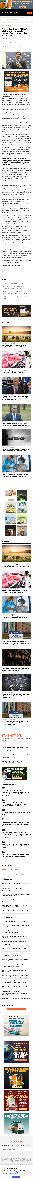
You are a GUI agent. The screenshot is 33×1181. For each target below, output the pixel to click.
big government (22, 46)
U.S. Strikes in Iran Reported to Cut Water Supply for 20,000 (16, 921)
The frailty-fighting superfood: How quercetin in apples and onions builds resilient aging (15, 954)
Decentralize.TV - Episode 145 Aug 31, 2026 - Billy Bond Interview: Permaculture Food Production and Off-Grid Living (15, 804)
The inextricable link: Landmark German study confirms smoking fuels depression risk (15, 916)
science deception (5, 48)
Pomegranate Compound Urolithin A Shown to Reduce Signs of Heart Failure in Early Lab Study (15, 976)
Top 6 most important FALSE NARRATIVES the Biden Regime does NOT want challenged (15, 450)
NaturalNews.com (6, 268)
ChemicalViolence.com (13, 262)
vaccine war (24, 296)
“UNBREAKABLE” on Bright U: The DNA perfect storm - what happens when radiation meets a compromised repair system (15, 993)
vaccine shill (24, 48)
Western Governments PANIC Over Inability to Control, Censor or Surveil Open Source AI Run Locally (16, 846)
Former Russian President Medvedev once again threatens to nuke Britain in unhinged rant (16, 424)
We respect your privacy (16, 1152)
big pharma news (18, 286)
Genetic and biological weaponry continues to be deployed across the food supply (15, 371)
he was (14, 106)
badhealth (6, 46)
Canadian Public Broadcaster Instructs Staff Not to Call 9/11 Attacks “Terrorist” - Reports (15, 931)
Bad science (9, 25)
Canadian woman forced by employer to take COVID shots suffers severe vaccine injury (15, 475)
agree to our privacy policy (10, 1173)
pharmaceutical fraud (27, 47)
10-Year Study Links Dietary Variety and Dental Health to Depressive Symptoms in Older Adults (15, 905)
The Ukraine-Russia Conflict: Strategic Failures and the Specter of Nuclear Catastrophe (15, 900)
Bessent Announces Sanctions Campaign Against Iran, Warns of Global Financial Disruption (15, 965)
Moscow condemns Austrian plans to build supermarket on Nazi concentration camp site (15, 884)
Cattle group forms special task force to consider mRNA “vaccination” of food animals (15, 346)
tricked (15, 48)
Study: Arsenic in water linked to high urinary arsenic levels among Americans (15, 669)
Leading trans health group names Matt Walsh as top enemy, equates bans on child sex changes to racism (15, 695)
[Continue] (30, 1149)
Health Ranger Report (8, 785)
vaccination (19, 48)
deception (13, 47)
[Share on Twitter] (10, 42)
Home (3, 25)
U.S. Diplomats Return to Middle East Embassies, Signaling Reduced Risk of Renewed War (16, 895)
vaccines (5, 50)
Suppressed (11, 48)
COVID (10, 47)
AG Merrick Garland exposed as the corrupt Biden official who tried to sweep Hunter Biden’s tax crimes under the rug (16, 398)
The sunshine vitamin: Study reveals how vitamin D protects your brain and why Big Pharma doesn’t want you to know (16, 981)
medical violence (19, 47)
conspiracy (6, 47)
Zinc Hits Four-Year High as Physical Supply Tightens (14, 874)
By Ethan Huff (4, 38)
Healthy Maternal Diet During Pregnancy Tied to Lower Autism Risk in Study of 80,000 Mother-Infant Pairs (15, 911)
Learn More (7, 1177)
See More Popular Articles (16, 1009)
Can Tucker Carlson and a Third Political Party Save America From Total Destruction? (15, 855)
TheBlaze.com (5, 272)
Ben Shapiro (16, 46)
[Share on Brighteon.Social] (3, 42)
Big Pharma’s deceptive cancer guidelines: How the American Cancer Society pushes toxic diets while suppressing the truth (14, 943)
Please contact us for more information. (11, 762)
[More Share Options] (14, 42)
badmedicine (11, 46)
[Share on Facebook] (7, 42)
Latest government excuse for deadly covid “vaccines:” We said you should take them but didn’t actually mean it (15, 723)
